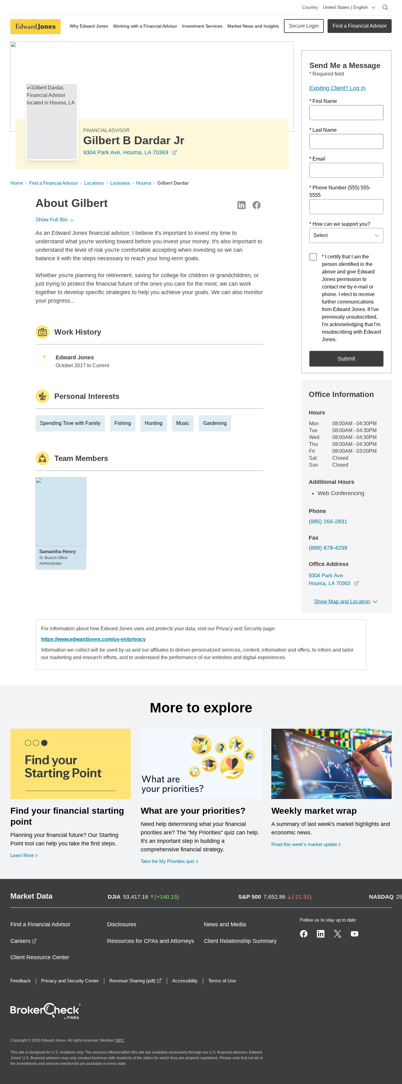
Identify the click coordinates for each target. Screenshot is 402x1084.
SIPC (119, 1040)
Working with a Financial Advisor (145, 26)
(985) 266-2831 (328, 521)
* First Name (323, 101)
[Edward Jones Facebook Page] (303, 934)
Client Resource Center (39, 957)
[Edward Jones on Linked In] (320, 934)
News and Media (225, 924)
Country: (310, 7)
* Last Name (323, 130)
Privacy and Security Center (70, 980)
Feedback (20, 980)
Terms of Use (222, 980)
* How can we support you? (339, 224)
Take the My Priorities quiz (169, 861)
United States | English (345, 7)
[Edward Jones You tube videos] (354, 934)
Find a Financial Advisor (360, 26)
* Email (317, 158)
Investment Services (202, 26)
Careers (23, 941)
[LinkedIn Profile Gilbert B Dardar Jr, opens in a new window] (241, 205)
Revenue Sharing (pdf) (135, 980)
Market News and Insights (253, 26)
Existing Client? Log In (337, 88)
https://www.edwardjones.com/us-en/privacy (93, 639)
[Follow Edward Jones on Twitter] (337, 934)
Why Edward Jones (89, 26)
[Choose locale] (373, 7)
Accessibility (185, 980)
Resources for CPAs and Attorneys (150, 941)
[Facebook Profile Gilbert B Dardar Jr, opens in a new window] (256, 205)
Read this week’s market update (304, 844)
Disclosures (121, 924)
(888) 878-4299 (328, 548)
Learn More (23, 855)
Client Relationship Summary (240, 941)
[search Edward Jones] (385, 7)
